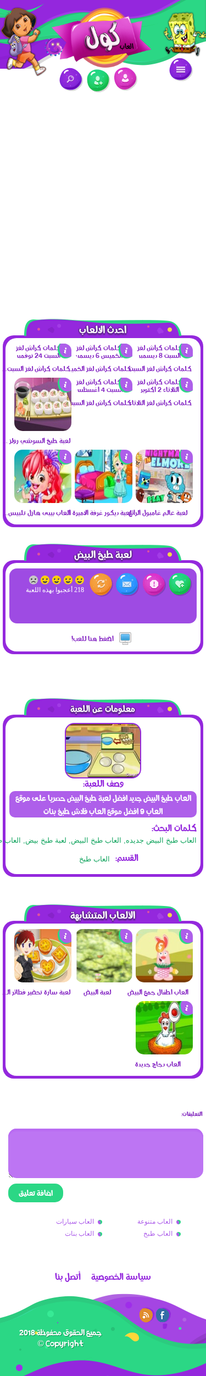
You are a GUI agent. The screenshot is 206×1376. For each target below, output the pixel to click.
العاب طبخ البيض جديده (161, 840)
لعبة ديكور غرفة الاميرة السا (96, 512)
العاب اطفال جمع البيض (157, 991)
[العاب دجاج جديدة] (164, 1051)
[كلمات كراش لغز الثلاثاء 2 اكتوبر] (164, 389)
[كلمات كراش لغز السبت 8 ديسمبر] (164, 355)
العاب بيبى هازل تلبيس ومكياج (35, 512)
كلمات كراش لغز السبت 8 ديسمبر (157, 368)
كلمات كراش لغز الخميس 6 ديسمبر (96, 368)
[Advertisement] (103, 199)
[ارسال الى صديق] (128, 584)
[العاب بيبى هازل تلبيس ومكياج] (42, 500)
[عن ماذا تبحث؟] (71, 79)
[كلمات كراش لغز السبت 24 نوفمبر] (42, 355)
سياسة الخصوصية (121, 1276)
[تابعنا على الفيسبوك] (163, 1315)
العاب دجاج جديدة (158, 1063)
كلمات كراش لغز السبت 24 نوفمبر (35, 368)
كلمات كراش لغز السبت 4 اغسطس (96, 402)
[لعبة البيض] (103, 979)
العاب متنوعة (154, 1221)
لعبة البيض (97, 991)
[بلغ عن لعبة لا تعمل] (154, 584)
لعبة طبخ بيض (45, 840)
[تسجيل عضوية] (98, 81)
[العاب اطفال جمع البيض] (164, 979)
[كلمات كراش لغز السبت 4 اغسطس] (103, 389)
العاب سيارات (75, 1221)
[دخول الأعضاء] (125, 79)
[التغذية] (146, 1315)
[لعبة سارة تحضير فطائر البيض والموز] (42, 979)
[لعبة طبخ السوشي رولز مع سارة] (42, 428)
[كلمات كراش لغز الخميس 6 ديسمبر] (103, 355)
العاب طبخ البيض (96, 840)
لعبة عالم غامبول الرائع (158, 512)
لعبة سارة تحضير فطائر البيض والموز (35, 991)
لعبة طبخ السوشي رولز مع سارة (35, 440)
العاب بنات (79, 1233)
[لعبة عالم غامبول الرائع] (164, 500)
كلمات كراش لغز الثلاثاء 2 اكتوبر (157, 402)
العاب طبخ (94, 859)
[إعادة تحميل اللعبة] (101, 584)
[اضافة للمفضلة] (180, 584)
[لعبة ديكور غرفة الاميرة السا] (103, 500)
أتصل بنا (68, 1276)
